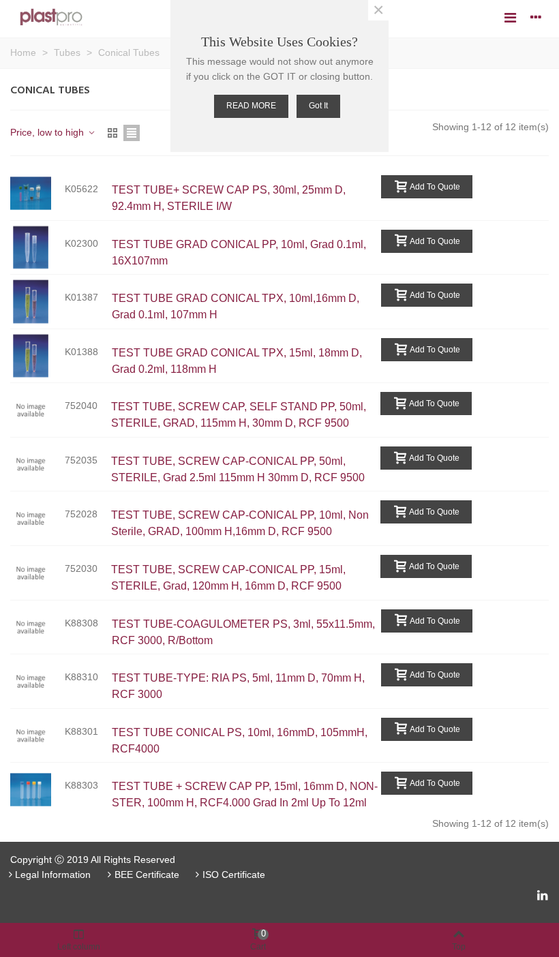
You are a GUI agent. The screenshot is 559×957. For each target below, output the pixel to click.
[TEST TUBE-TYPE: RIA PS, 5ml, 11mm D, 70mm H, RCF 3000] (37, 681)
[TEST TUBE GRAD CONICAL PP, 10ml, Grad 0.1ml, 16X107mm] (37, 247)
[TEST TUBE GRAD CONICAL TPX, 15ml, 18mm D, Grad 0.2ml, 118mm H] (37, 356)
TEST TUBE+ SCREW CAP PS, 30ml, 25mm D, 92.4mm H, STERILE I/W (229, 198)
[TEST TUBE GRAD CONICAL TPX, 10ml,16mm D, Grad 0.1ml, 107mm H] (37, 301)
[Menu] (510, 17)
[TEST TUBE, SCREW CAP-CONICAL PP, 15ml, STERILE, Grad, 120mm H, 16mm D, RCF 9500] (37, 572)
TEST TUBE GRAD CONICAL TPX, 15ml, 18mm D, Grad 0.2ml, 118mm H (237, 361)
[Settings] (536, 17)
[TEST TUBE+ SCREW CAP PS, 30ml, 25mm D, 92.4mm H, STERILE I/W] (37, 193)
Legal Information (53, 874)
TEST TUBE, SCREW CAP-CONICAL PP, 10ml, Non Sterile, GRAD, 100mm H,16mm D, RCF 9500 (240, 523)
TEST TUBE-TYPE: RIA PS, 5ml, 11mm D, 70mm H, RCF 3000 (238, 686)
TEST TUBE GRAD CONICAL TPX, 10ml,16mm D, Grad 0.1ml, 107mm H (235, 306)
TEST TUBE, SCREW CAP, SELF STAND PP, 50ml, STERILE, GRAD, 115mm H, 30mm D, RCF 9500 (238, 415)
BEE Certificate (147, 874)
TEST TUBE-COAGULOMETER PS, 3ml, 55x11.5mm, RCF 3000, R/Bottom (243, 632)
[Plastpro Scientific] (51, 17)
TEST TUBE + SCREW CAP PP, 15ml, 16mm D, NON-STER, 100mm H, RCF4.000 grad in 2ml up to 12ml (245, 794)
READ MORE (251, 105)
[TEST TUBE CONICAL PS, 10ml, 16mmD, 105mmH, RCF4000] (37, 735)
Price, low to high (48, 132)
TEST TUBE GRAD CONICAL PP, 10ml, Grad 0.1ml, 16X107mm (239, 253)
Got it (318, 105)
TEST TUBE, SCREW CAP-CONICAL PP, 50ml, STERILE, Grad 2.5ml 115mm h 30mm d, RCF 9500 (238, 469)
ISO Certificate (233, 874)
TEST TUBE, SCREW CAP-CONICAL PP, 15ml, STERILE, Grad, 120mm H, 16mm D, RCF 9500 (228, 578)
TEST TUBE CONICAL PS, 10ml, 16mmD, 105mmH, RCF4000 (239, 741)
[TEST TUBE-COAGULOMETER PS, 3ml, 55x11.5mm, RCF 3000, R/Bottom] (37, 627)
